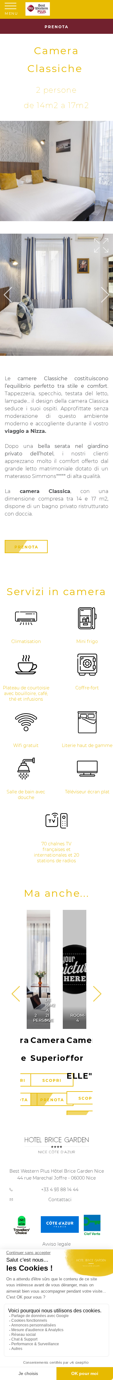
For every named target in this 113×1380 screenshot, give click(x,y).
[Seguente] (105, 295)
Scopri (52, 1080)
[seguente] (16, 994)
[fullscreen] (101, 245)
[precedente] (97, 994)
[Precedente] (8, 295)
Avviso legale (56, 1244)
